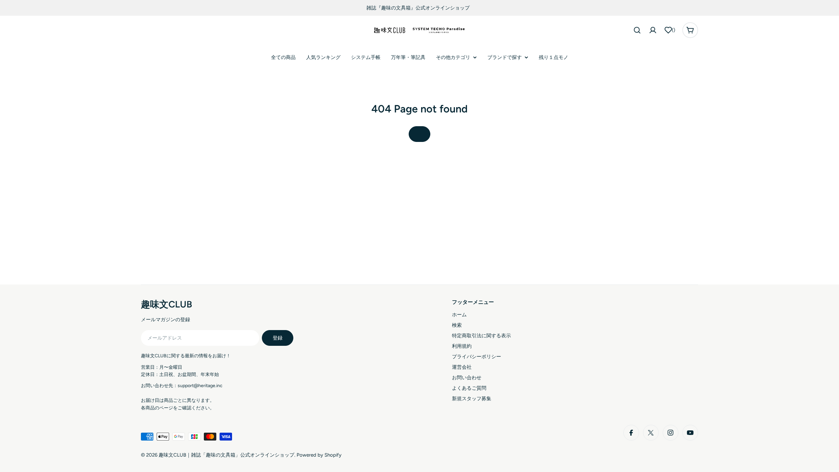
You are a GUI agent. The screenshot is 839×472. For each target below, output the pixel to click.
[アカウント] (653, 30)
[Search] (637, 30)
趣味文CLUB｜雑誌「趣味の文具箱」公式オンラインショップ (226, 455)
